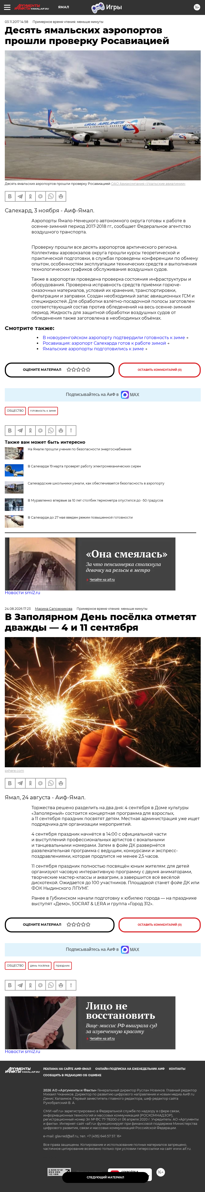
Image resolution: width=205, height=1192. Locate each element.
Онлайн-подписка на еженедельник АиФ (130, 1069)
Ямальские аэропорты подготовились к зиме (93, 348)
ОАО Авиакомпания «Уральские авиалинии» (148, 184)
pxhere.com (14, 771)
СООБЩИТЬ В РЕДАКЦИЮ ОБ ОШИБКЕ (72, 1075)
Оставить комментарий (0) (160, 370)
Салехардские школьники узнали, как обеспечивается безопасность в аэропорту (96, 483)
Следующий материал (105, 1177)
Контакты (177, 1069)
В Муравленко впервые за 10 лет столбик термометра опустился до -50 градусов (95, 500)
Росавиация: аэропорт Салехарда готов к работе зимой (104, 343)
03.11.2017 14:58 (16, 22)
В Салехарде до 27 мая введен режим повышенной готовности (80, 517)
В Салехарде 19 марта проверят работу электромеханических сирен (84, 466)
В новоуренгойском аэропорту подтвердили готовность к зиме (114, 337)
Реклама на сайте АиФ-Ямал (67, 1069)
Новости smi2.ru (22, 592)
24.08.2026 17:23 (18, 609)
